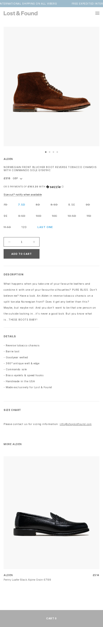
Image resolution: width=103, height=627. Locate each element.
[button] (94, 13)
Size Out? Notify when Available (23, 194)
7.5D (21, 204)
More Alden (13, 444)
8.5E (71, 204)
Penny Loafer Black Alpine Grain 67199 (27, 579)
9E (6, 216)
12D (24, 227)
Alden (8, 159)
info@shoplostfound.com (76, 424)
